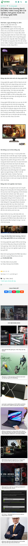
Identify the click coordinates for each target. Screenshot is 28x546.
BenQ (11, 278)
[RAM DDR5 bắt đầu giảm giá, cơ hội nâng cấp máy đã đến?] (14, 337)
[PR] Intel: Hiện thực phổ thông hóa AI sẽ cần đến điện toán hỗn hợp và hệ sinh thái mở (13, 542)
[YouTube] (18, 2)
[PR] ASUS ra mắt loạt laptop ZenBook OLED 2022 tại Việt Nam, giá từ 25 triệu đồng (13, 377)
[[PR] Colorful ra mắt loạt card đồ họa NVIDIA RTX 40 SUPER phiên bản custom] (14, 474)
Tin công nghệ (13, 6)
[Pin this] (14, 291)
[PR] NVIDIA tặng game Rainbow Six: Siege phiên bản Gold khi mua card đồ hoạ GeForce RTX (13, 460)
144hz (7, 278)
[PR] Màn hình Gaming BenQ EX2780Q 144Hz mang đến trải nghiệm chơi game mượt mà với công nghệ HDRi (13, 11)
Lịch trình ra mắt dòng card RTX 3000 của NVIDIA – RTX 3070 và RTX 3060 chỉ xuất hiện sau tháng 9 (14, 404)
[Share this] (6, 291)
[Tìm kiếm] (21, 2)
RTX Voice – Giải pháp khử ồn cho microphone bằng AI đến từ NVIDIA (13, 515)
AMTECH (3, 6)
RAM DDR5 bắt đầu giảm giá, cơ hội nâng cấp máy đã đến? (13, 350)
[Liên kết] (5, 2)
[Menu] (26, 2)
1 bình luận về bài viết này (8, 281)
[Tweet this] (10, 291)
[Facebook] (16, 2)
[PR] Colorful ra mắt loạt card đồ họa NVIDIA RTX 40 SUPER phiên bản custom (13, 487)
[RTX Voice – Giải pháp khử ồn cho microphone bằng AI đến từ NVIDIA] (14, 501)
